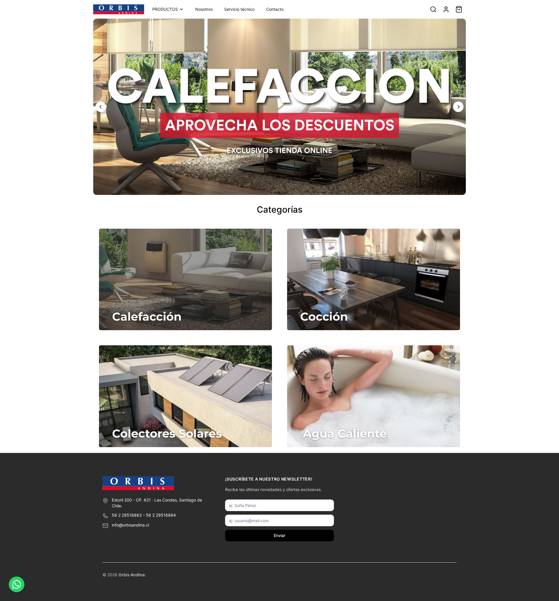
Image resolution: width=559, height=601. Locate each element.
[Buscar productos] (433, 9)
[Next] (458, 107)
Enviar (279, 535)
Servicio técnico (239, 9)
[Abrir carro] (458, 9)
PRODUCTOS (165, 9)
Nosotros (204, 9)
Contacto (275, 9)
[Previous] (100, 107)
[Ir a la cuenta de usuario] (446, 9)
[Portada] (118, 9)
